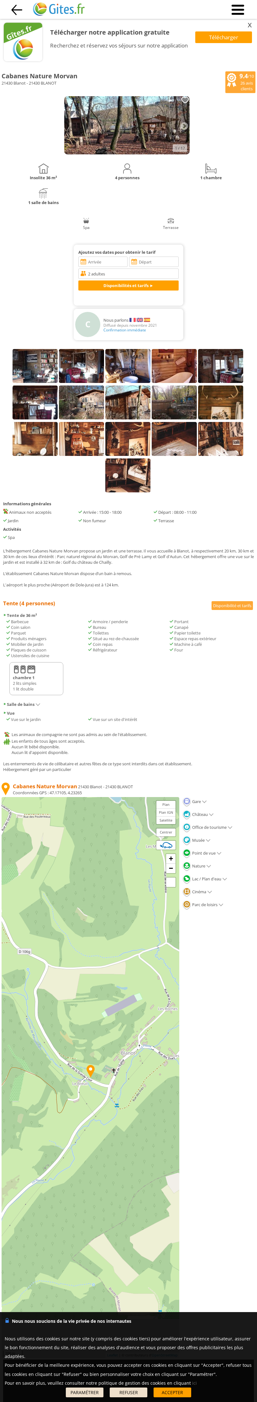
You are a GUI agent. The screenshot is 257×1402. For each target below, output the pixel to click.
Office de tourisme (209, 827)
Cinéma (198, 892)
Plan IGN (166, 812)
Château (199, 814)
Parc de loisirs (204, 904)
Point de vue (203, 853)
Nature (198, 866)
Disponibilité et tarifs (232, 605)
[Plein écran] (171, 882)
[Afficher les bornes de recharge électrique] (166, 845)
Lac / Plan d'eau (206, 879)
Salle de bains (20, 704)
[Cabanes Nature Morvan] (127, 153)
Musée (198, 840)
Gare (196, 801)
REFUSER (128, 1392)
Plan (166, 804)
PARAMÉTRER (85, 1392)
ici (194, 1383)
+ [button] (171, 858)
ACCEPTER (172, 1392)
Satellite (166, 820)
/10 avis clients (246, 82)
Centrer (166, 832)
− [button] (171, 868)
